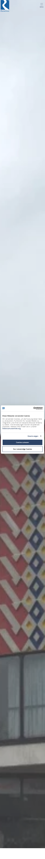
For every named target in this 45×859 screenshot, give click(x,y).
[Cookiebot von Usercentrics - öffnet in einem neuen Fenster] (33, 408)
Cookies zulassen (22, 442)
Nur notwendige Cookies (22, 449)
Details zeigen (33, 436)
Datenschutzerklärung (11, 428)
